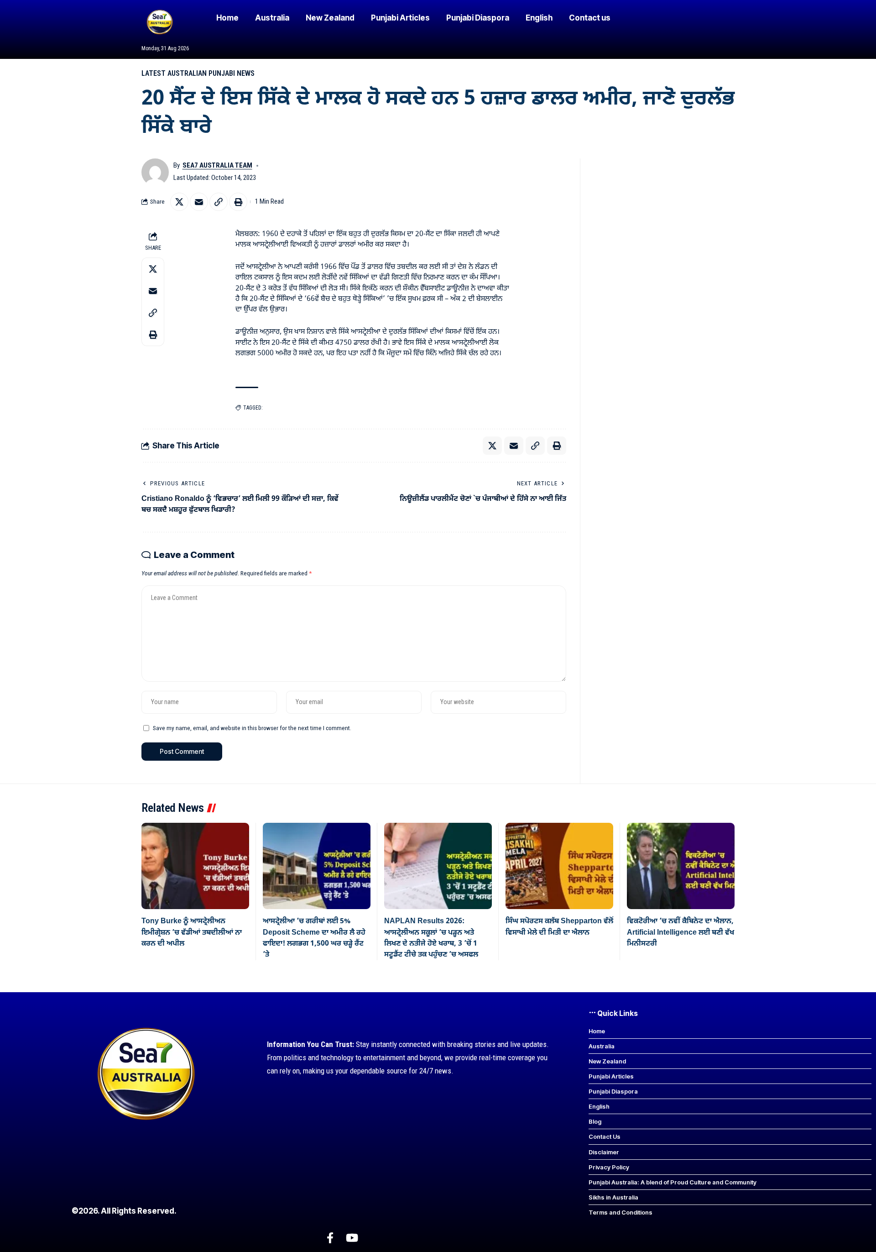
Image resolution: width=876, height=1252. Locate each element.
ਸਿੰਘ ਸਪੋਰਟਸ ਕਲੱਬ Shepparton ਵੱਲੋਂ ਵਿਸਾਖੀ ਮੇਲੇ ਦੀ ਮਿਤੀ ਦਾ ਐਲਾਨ (559, 927)
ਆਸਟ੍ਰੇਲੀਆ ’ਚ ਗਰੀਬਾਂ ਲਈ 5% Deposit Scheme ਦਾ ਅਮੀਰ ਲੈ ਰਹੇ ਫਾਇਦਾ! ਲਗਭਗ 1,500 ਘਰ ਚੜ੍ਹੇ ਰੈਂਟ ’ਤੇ (314, 938)
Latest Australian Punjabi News (198, 73)
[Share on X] (179, 202)
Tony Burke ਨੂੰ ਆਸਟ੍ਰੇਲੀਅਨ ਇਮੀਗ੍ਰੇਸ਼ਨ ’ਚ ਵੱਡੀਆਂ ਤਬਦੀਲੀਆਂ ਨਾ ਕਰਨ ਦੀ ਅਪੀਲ (191, 932)
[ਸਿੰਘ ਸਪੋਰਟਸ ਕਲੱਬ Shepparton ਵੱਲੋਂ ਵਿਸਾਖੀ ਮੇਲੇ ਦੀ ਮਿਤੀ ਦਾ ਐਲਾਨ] (559, 866)
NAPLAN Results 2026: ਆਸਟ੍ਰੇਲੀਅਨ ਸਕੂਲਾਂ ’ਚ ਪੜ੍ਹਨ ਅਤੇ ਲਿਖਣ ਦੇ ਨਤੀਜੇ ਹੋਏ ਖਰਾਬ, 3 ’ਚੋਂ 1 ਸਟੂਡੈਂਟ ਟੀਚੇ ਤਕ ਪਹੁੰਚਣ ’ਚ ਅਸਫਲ (431, 938)
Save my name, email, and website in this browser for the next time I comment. (252, 727)
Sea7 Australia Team (217, 165)
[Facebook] (330, 1238)
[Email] (199, 202)
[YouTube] (352, 1238)
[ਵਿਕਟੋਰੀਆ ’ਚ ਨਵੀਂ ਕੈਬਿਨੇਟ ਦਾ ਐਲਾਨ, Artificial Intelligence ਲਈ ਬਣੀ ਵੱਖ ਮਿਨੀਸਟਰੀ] (681, 866)
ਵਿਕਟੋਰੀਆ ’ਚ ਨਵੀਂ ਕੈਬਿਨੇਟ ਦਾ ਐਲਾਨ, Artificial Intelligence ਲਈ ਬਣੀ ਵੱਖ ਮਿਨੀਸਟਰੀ (680, 932)
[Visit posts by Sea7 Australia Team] (155, 172)
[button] (218, 202)
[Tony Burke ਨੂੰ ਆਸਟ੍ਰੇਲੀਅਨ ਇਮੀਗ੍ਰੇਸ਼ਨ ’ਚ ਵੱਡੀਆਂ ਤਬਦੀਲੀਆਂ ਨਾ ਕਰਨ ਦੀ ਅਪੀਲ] (195, 866)
